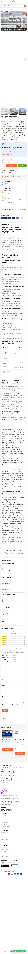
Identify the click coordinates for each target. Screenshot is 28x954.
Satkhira (17, 516)
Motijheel (10, 483)
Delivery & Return (4, 927)
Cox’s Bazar (20, 506)
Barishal (11, 521)
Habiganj (4, 525)
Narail (12, 516)
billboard (15, 301)
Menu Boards (13, 440)
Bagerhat (4, 512)
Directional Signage (7, 438)
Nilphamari (20, 529)
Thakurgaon (19, 530)
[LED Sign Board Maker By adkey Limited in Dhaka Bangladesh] (7, 734)
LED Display (21, 124)
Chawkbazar (12, 477)
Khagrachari (14, 508)
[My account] (25, 2)
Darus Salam (14, 470)
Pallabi (4, 473)
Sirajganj (5, 521)
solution (4, 419)
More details (21, 209)
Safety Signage (5, 124)
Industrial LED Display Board (18, 137)
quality (17, 393)
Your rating (5, 655)
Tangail (4, 504)
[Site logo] (13, 1)
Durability (4, 659)
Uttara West (9, 475)
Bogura (4, 517)
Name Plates (13, 123)
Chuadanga (12, 512)
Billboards (5, 440)
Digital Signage (22, 123)
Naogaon (5, 519)
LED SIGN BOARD (7, 426)
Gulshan (21, 470)
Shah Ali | (10, 473)
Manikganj (21, 499)
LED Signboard (19, 130)
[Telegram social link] (11, 172)
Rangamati (20, 510)
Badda (9, 468)
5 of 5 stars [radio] (15, 655)
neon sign (11, 136)
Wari (3, 488)
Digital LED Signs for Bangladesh (12, 550)
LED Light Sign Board (7, 130)
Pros (3, 679)
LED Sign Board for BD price (10, 537)
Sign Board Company (6, 132)
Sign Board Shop (5, 134)
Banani (4, 468)
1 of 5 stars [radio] (11, 655)
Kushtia (16, 514)
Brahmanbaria (19, 504)
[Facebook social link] (4, 172)
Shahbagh (6, 486)
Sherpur (4, 534)
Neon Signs (5, 431)
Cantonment (5, 470)
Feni (9, 508)
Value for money (6, 657)
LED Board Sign (21, 128)
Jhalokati (5, 523)
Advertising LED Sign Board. (9, 139)
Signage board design (17, 134)
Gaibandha (16, 527)
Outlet (2, 929)
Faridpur (9, 497)
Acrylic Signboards (18, 429)
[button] (2, 59)
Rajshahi (22, 519)
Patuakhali (12, 523)
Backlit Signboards (19, 433)
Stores (2, 923)
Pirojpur (19, 523)
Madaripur (14, 499)
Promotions (3, 921)
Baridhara (15, 468)
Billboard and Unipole (5, 915)
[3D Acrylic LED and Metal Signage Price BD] (20, 778)
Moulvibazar (12, 525)
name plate (18, 136)
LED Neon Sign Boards (13, 552)
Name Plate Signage (5, 912)
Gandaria (12, 479)
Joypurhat (21, 517)
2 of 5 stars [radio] (12, 655)
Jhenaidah (5, 514)
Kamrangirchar (13, 481)
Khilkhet (9, 472)
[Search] (25, 6)
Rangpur (12, 530)
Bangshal (4, 477)
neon (20, 312)
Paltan (4, 485)
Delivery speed (5, 661)
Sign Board (18, 126)
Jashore (18, 512)
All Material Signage (6, 741)
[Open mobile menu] (1, 2)
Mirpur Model (17, 472)
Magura (22, 514)
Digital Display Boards (13, 436)
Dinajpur (9, 527)
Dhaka (4, 497)
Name (4, 691)
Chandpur (5, 506)
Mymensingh (12, 532)
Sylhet (4, 527)
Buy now (22, 165)
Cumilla (4, 508)
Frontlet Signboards (9, 434)
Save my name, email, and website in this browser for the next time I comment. (13, 704)
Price (21, 341)
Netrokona (20, 532)
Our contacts (3, 925)
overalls (19, 463)
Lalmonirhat (12, 529)
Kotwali (20, 481)
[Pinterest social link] (7, 172)
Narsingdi (5, 503)
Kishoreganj (6, 499)
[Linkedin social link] (9, 172)
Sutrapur (19, 486)
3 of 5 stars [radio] (13, 655)
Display (15, 286)
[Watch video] (2, 101)
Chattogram (12, 506)
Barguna (17, 521)
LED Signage (20, 121)
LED (3, 246)
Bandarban (11, 504)
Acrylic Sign (17, 831)
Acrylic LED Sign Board (19, 829)
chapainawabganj (13, 517)
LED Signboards (6, 429)
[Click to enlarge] (2, 105)
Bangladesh (7, 494)
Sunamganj (20, 525)
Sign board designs (19, 132)
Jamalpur (4, 532)
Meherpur (6, 516)
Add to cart (11, 165)
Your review (6, 664)
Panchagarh (5, 530)
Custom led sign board (7, 126)
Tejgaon (15, 473)
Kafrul (4, 472)
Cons (3, 685)
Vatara (21, 475)
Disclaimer (3, 942)
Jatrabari (4, 481)
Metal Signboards (15, 431)
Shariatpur (17, 503)
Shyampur (13, 486)
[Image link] (4, 879)
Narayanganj (14, 501)
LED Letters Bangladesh (21, 9)
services (9, 492)
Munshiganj (6, 501)
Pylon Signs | (18, 438)
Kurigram (5, 529)
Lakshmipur (5, 510)
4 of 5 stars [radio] (14, 655)
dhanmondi (5, 479)
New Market (18, 483)
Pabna (16, 519)
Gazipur (15, 497)
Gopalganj (22, 497)
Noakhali (12, 510)
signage (18, 240)
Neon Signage (4, 123)
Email (4, 697)
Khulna (11, 514)
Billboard (13, 124)
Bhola (23, 521)
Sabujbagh (15, 485)
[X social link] (6, 172)
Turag (16, 475)
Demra (19, 477)
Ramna (9, 485)
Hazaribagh (19, 479)
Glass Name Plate (11, 128)
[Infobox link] (6, 854)
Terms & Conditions (5, 938)
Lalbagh (4, 483)
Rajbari (11, 503)
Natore (12, 519)
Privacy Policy (4, 940)
